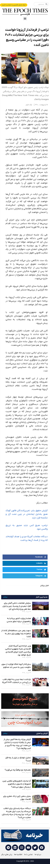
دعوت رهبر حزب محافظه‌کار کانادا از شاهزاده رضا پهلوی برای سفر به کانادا (16, 633)
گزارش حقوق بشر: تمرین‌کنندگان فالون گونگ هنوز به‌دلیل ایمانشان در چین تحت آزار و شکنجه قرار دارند (27, 514)
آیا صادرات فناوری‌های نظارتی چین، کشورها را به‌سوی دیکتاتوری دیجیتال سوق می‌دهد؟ (16, 784)
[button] (25, 18)
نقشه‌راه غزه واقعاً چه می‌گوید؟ (18, 770)
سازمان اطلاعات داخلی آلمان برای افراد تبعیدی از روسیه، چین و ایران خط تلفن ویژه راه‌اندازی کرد (16, 606)
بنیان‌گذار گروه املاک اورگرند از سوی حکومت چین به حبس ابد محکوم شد (16, 667)
